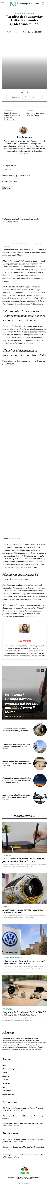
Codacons (38, 295)
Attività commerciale (11, 958)
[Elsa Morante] (24, 130)
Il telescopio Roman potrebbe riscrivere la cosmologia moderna (15, 730)
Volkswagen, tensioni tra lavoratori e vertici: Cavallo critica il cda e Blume (16, 746)
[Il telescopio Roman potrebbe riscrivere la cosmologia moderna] (40, 729)
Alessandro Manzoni (11, 716)
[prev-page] (38, 670)
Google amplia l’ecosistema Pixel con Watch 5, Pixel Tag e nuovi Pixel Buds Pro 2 (16, 763)
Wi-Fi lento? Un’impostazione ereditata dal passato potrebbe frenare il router (21, 703)
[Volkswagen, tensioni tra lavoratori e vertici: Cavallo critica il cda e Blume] (40, 746)
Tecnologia (7, 855)
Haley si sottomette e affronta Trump (35, 114)
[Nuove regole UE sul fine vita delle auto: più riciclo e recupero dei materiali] (40, 797)
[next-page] (42, 670)
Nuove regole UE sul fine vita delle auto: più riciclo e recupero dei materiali (16, 797)
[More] (40, 97)
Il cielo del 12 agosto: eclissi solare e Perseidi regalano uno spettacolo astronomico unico (16, 780)
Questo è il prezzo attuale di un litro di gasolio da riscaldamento (12, 116)
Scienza (5, 906)
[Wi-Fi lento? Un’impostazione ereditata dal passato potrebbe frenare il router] (24, 837)
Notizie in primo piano (24, 13)
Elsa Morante (14, 32)
